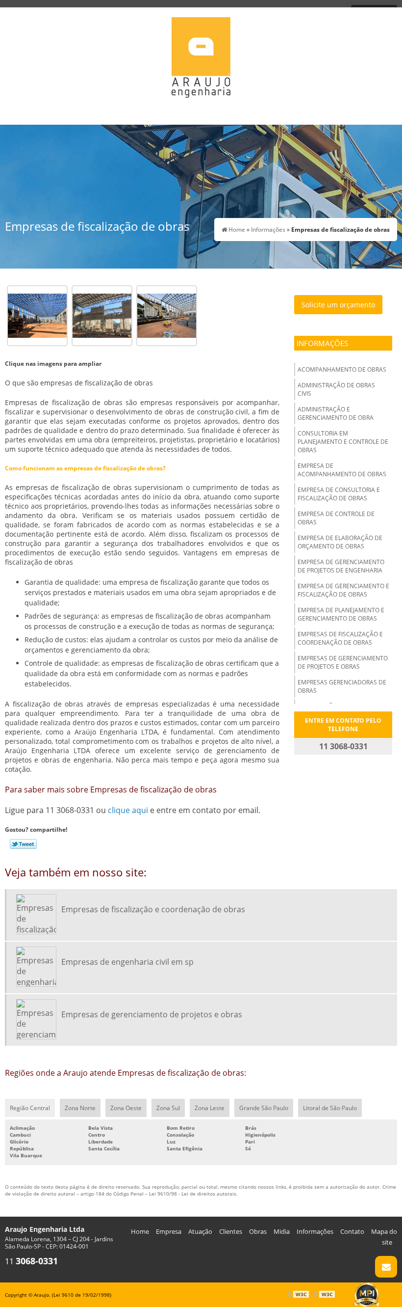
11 (31, 1261)
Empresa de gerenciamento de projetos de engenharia (341, 566)
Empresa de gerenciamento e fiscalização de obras (343, 590)
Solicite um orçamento (338, 304)
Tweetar (23, 844)
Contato (352, 1231)
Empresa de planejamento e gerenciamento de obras (341, 614)
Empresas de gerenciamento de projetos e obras (343, 662)
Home (140, 1231)
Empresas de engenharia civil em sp (127, 961)
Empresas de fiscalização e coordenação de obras (340, 638)
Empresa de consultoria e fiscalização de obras (339, 494)
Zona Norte (80, 1108)
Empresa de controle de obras (336, 518)
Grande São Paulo (263, 1108)
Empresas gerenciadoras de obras (342, 686)
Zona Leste (210, 1108)
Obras (258, 1231)
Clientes (230, 1231)
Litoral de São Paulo (330, 1108)
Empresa (168, 1231)
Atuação (200, 1231)
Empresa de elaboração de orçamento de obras (340, 542)
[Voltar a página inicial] (201, 54)
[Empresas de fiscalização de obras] (37, 314)
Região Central (30, 1108)
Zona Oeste (126, 1108)
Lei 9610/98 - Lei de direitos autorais (192, 1193)
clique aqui (128, 810)
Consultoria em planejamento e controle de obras (343, 441)
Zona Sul (168, 1108)
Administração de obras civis (336, 389)
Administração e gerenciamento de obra (336, 413)
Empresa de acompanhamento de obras (342, 470)
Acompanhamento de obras (342, 369)
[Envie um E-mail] (386, 1267)
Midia (282, 1231)
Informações (322, 343)
